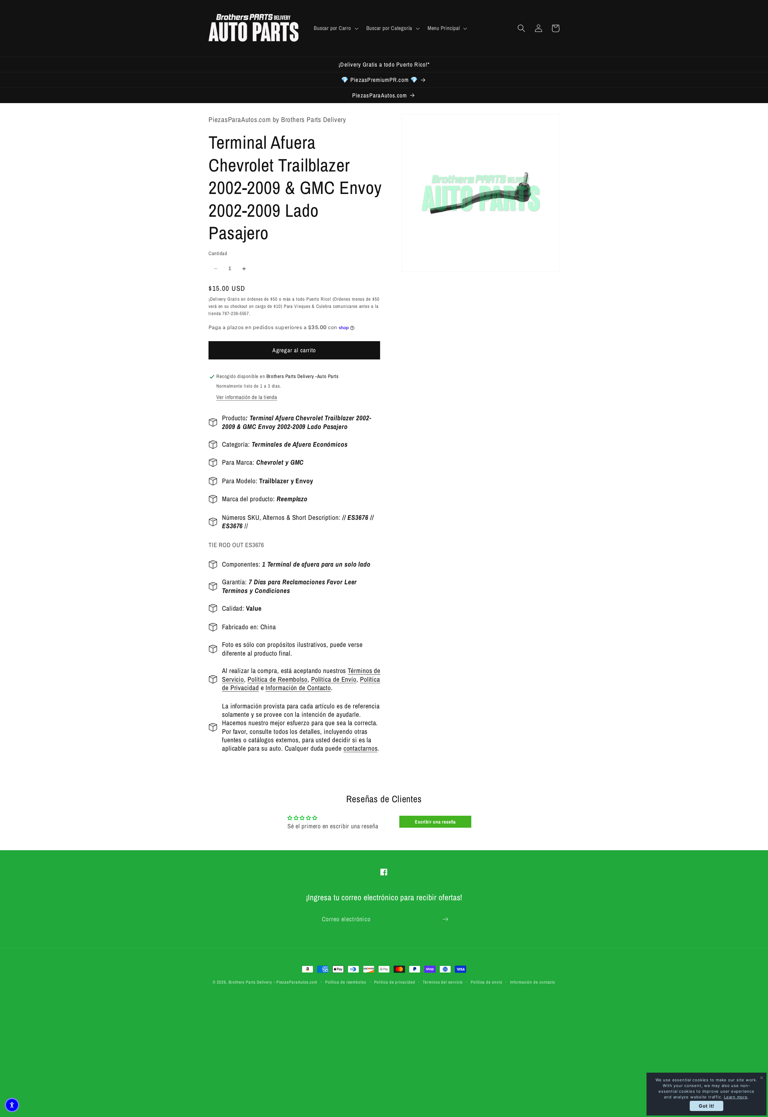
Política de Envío (333, 679)
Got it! (706, 1106)
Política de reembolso (345, 982)
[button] (335, 28)
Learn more (736, 1097)
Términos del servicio (443, 982)
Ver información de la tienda (246, 397)
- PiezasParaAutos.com (295, 982)
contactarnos (361, 748)
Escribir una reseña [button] (435, 821)
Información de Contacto (298, 687)
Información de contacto (532, 982)
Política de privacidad (394, 982)
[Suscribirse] (445, 919)
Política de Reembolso (278, 679)
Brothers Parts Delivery (250, 982)
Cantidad (217, 253)
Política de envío (486, 982)
